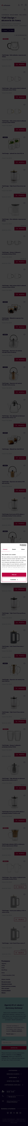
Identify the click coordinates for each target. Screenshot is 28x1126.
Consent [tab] (5, 549)
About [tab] (23, 549)
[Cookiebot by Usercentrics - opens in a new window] (20, 545)
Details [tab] (14, 549)
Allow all (14, 574)
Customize (13, 579)
